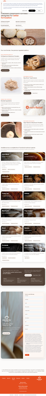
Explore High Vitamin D (28, 137)
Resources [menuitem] (18, 378)
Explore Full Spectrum (5, 70)
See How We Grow (28, 275)
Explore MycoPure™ (27, 93)
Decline (39, 10)
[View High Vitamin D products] (34, 252)
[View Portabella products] (12, 252)
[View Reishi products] (34, 162)
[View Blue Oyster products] (12, 217)
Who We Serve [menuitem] (13, 379)
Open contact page (6, 333)
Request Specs (35, 93)
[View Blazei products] (12, 234)
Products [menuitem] (3, 378)
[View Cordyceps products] (12, 182)
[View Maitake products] (34, 234)
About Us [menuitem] (8, 378)
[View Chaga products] (34, 182)
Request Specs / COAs (36, 275)
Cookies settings (24, 10)
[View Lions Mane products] (12, 162)
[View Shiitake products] (34, 199)
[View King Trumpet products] (34, 217)
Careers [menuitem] (27, 378)
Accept (32, 10)
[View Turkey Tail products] (12, 199)
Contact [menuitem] (23, 378)
